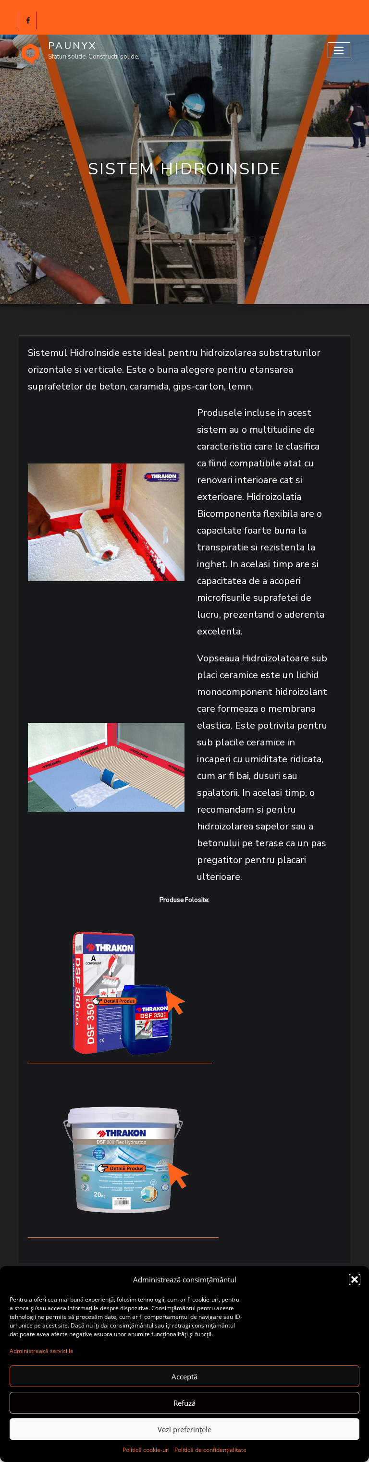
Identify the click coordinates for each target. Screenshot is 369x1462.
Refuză (184, 1403)
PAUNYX (72, 45)
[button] (354, 1279)
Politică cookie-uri (146, 1450)
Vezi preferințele (184, 1429)
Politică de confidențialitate (210, 1450)
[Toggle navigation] (339, 50)
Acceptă (184, 1376)
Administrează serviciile (42, 1351)
